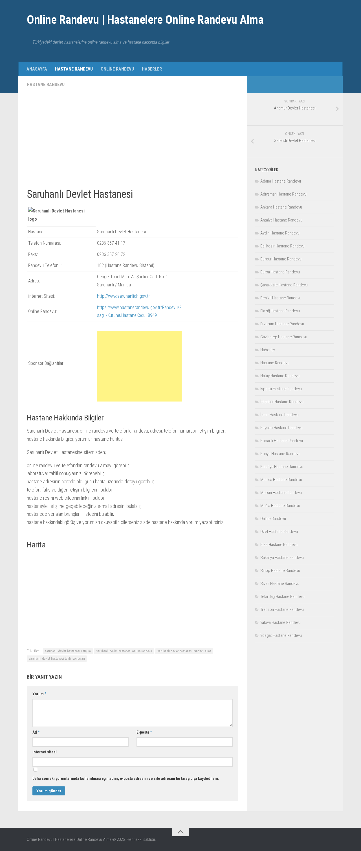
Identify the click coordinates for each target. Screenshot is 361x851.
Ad (35, 732)
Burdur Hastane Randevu (280, 259)
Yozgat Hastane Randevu (281, 635)
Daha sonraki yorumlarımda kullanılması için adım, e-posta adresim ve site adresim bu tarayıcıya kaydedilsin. (125, 778)
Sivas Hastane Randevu (279, 583)
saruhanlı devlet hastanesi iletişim (68, 651)
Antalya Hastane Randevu (281, 220)
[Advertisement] (132, 141)
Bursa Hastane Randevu (280, 272)
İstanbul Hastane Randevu (281, 401)
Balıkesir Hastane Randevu (282, 246)
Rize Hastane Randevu (279, 544)
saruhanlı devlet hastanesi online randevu (124, 651)
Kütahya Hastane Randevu (281, 466)
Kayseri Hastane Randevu (281, 427)
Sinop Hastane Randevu (280, 570)
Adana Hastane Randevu (280, 181)
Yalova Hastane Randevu (280, 622)
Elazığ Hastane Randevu (280, 310)
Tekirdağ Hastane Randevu (282, 596)
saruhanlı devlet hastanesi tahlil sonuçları (57, 659)
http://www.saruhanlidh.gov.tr (123, 296)
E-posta (144, 732)
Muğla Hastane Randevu (280, 505)
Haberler (152, 69)
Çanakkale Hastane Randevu (284, 285)
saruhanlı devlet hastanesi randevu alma (184, 651)
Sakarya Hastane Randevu (282, 557)
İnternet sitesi (44, 752)
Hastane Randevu (74, 69)
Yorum (39, 694)
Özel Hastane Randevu (279, 531)
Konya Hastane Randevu (280, 453)
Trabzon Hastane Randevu (282, 609)
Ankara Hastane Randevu (281, 207)
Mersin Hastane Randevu (281, 492)
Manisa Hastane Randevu (281, 479)
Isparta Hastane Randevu (281, 388)
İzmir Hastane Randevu (279, 414)
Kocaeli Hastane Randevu (281, 440)
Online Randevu (117, 69)
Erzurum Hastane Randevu (282, 323)
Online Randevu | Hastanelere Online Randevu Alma (145, 20)
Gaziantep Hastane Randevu (283, 336)
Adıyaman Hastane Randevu (283, 194)
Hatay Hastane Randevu (280, 375)
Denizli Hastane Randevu (280, 298)
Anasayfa (37, 69)
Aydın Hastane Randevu (280, 233)
